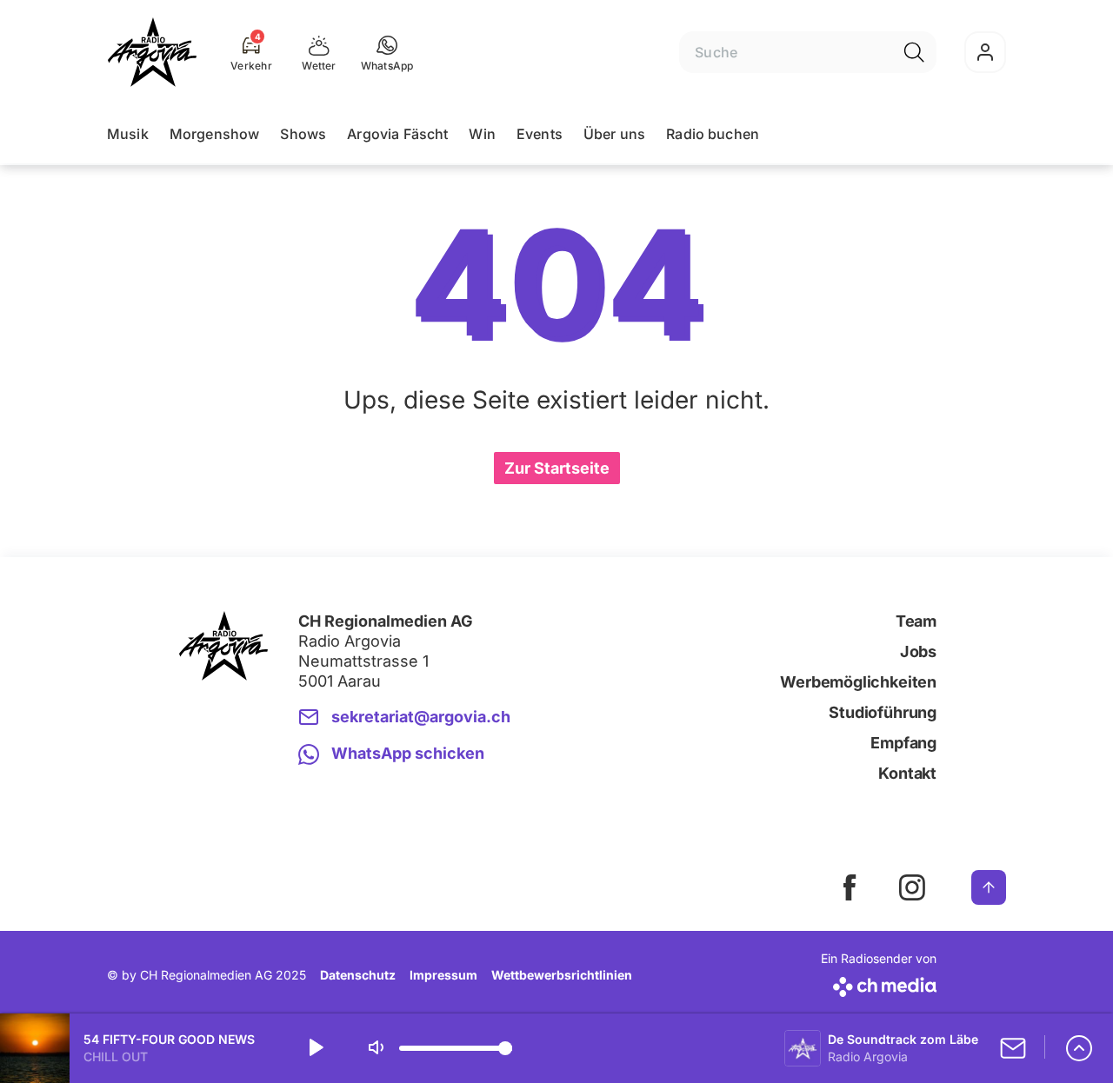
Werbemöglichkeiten (858, 682)
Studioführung (882, 712)
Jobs (918, 651)
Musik (128, 134)
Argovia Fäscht (397, 134)
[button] (387, 52)
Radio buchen (712, 134)
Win (482, 134)
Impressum (443, 974)
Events (540, 134)
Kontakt (907, 773)
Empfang (903, 743)
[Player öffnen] (1079, 1048)
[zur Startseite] (152, 52)
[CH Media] (878, 983)
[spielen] (314, 1048)
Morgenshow (215, 134)
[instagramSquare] (912, 887)
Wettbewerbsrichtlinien (561, 974)
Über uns (614, 134)
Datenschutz (358, 974)
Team (916, 621)
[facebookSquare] (849, 887)
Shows (303, 134)
